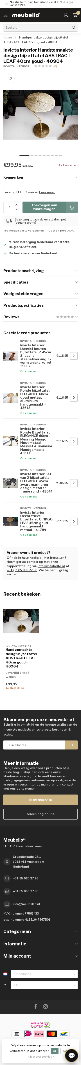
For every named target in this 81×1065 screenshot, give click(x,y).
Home (7, 38)
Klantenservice (40, 800)
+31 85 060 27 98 (25, 878)
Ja (54, 1051)
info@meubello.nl (51, 566)
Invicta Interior (16, 66)
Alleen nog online (40, 814)
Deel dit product (59, 230)
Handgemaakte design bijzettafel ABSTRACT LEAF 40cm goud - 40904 (21, 658)
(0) (55, 66)
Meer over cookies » (41, 1056)
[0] (75, 14)
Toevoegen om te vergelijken (23, 230)
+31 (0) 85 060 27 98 (22, 570)
